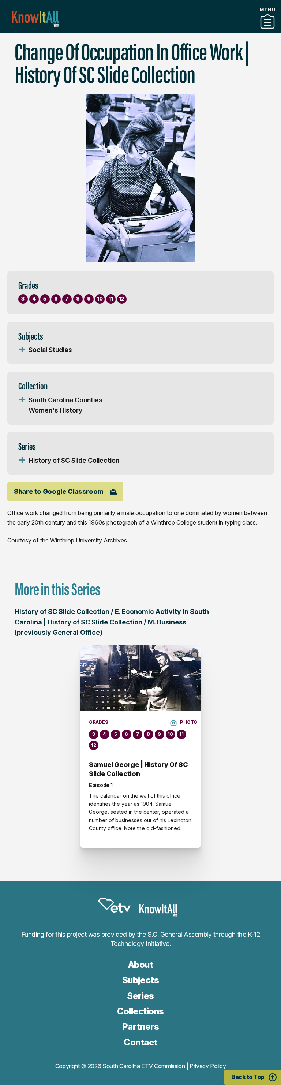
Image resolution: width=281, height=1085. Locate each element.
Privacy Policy (208, 1066)
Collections (140, 1011)
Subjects (140, 980)
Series (140, 996)
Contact (140, 1042)
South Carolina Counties (65, 400)
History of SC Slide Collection (74, 460)
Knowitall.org (35, 19)
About (140, 964)
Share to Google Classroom (59, 491)
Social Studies (50, 350)
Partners (140, 30)
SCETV (114, 906)
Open (22, 350)
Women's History (55, 410)
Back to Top (247, 1077)
